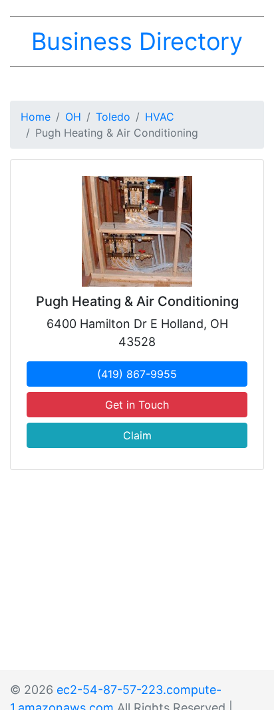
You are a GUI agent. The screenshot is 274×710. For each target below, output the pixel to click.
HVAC (159, 116)
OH (73, 116)
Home (36, 116)
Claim (137, 435)
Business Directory (137, 41)
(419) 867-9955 (137, 374)
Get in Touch (137, 404)
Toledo (113, 116)
